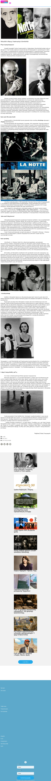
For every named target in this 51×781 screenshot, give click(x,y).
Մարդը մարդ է (4, 741)
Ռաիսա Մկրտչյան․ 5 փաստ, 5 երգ (25, 570)
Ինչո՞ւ (2, 746)
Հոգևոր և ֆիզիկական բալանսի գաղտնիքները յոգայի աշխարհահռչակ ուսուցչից (24, 510)
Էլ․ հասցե (19, 770)
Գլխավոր (3, 688)
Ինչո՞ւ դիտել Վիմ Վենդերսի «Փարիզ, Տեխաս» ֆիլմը (23, 654)
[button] (10, 3)
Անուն (18, 764)
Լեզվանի (3, 736)
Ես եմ (2, 738)
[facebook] (25, 762)
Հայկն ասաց (3, 706)
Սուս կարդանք (4, 711)
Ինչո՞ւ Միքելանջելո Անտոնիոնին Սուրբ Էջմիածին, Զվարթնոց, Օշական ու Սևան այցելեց (24, 469)
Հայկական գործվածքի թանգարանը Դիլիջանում (22, 590)
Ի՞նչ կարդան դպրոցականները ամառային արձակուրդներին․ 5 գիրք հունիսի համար (24, 633)
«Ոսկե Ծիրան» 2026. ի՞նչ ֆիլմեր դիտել (24, 531)
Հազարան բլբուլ (4, 708)
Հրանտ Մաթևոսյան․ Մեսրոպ (23, 489)
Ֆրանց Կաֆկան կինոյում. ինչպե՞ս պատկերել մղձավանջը (25, 551)
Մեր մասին (3, 690)
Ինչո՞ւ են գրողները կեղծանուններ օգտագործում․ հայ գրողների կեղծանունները (25, 611)
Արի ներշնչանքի (4, 743)
